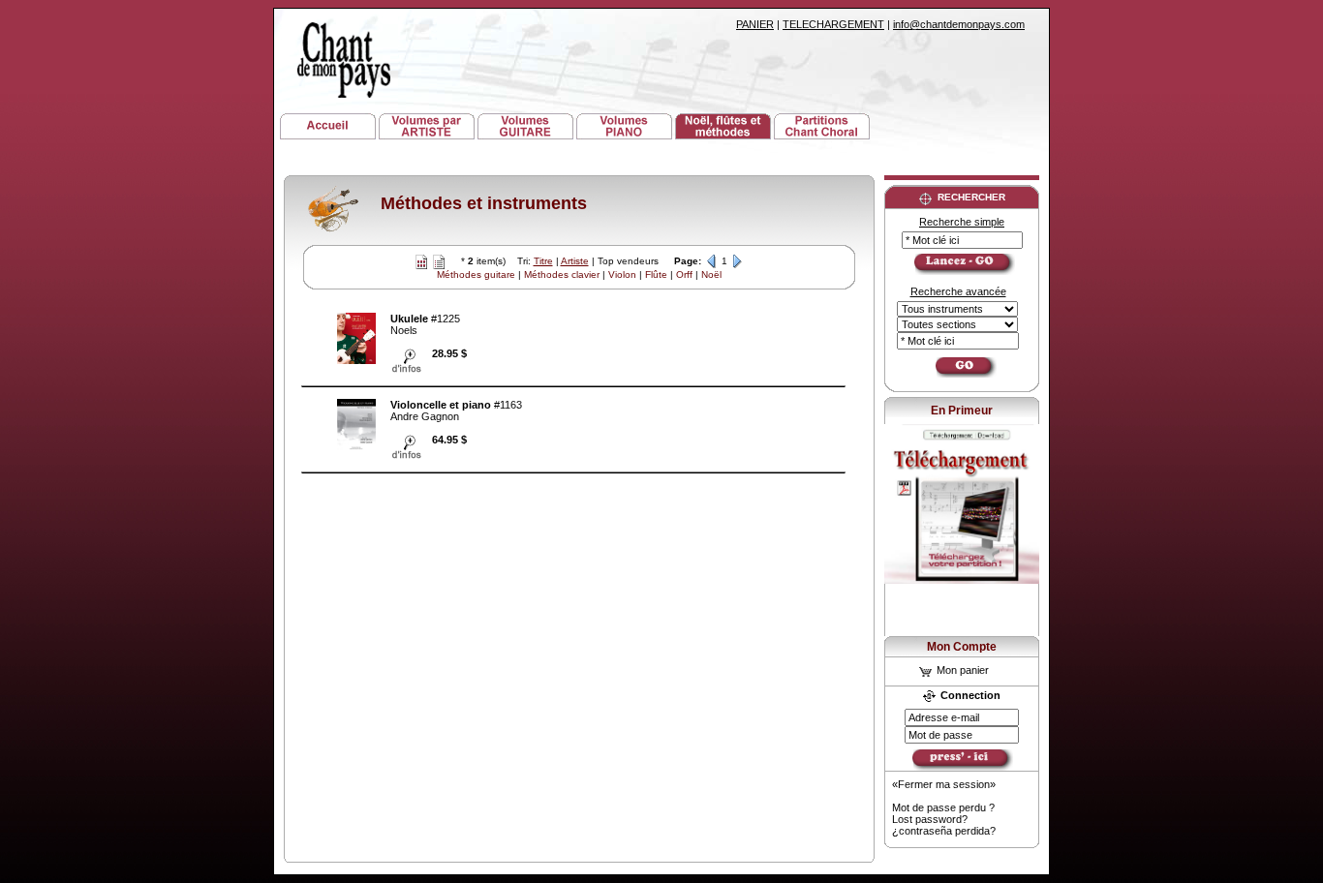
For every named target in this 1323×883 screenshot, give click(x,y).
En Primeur (962, 410)
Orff (684, 274)
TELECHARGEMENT (833, 24)
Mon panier (961, 670)
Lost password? (930, 819)
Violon (622, 274)
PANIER (755, 24)
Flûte (656, 274)
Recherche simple (961, 222)
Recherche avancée (958, 291)
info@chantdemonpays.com (959, 24)
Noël (711, 274)
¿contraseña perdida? (944, 831)
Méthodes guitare (476, 274)
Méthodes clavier (562, 274)
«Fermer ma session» (944, 784)
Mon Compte (962, 647)
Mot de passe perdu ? (943, 807)
